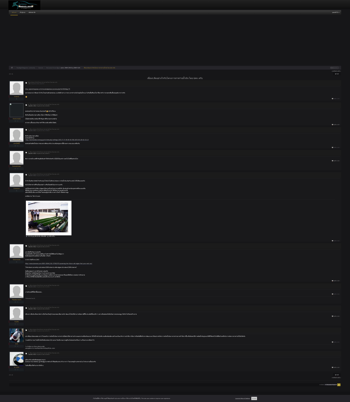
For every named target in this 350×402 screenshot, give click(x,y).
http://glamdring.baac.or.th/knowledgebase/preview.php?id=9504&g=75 (47, 89)
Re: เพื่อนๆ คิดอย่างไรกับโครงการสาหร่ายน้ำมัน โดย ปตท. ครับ (43, 104)
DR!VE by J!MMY (72, 68)
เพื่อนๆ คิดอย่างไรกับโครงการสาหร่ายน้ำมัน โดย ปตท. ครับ (99, 68)
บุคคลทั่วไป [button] (335, 12)
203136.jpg (30, 236)
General (40, 68)
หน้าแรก (14, 12)
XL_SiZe (16, 367)
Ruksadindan (16, 166)
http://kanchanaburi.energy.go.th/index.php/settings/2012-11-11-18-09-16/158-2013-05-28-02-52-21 (57, 139)
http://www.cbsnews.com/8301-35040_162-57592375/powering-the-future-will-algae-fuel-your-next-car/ (58, 263)
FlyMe (16, 321)
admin (62, 68)
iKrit (16, 344)
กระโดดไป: (321, 384)
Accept (254, 398)
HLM (78, 68)
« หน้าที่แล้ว (334, 71)
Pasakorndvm (16, 299)
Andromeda (17, 118)
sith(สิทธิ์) (16, 143)
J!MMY (66, 68)
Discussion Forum (51, 68)
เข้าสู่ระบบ (22, 12)
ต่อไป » (339, 71)
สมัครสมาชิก (32, 12)
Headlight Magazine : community (26, 68)
